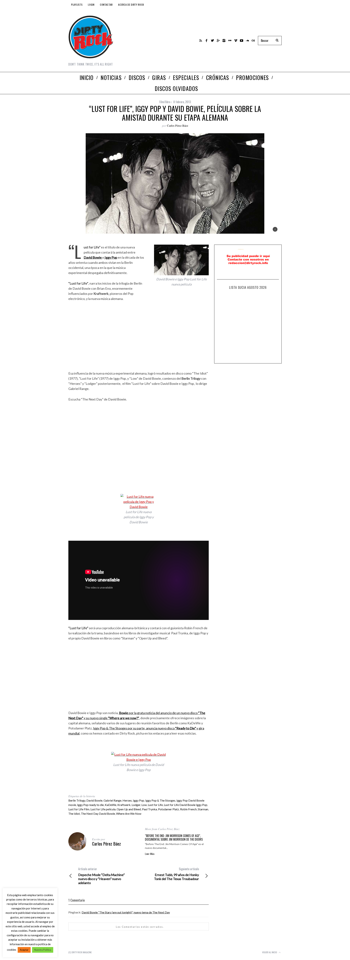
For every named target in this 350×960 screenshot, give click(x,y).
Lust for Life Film (78, 809)
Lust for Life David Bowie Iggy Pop (185, 804)
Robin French (188, 809)
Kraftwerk (124, 804)
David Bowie (94, 800)
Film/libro (164, 102)
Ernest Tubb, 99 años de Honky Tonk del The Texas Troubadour (176, 874)
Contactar (106, 4)
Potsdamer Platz (168, 809)
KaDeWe (110, 804)
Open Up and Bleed (129, 809)
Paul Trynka (149, 809)
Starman (203, 809)
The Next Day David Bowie (98, 813)
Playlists (76, 4)
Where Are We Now (128, 813)
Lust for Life (155, 804)
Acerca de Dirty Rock (131, 4)
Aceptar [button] (24, 949)
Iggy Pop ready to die (90, 804)
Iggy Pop (138, 800)
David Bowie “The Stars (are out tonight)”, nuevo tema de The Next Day (126, 912)
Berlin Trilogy (76, 800)
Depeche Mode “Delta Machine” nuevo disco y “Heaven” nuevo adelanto (101, 876)
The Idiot (74, 813)
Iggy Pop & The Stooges (160, 800)
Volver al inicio (270, 952)
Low (144, 804)
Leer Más (150, 853)
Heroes (127, 800)
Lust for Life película (103, 809)
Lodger (136, 804)
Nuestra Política (42, 949)
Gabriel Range (112, 800)
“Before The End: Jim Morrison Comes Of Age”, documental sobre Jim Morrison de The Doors (174, 837)
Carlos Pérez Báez (177, 125)
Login (91, 4)
